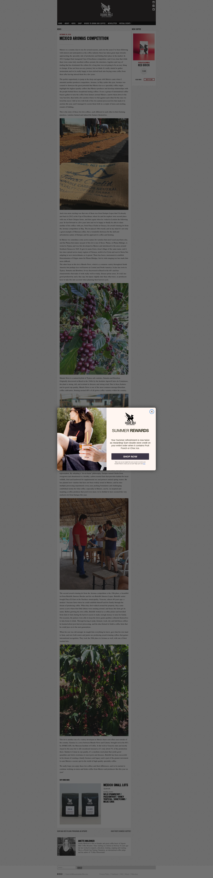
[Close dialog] (152, 411)
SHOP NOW (130, 456)
